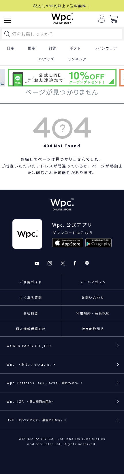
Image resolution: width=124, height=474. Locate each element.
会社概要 (30, 313)
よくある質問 (31, 297)
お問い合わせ (93, 297)
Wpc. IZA (30, 401)
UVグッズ (46, 59)
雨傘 (31, 48)
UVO (37, 419)
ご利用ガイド (31, 282)
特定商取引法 (93, 328)
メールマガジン (93, 282)
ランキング (77, 59)
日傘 (10, 48)
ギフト (75, 48)
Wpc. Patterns (45, 382)
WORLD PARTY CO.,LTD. (30, 345)
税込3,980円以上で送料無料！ (62, 5)
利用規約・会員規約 (93, 313)
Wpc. (31, 364)
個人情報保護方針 (31, 328)
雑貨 (52, 48)
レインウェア (105, 48)
